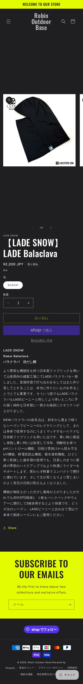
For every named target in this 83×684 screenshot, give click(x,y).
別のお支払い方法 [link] (41, 340)
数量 (6, 294)
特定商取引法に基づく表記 (52, 674)
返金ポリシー (26, 667)
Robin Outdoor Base (40, 662)
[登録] (69, 605)
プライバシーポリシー (50, 667)
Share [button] (12, 528)
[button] (8, 21)
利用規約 (72, 667)
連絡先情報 (26, 674)
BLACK (14, 286)
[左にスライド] (32, 227)
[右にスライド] (51, 227)
